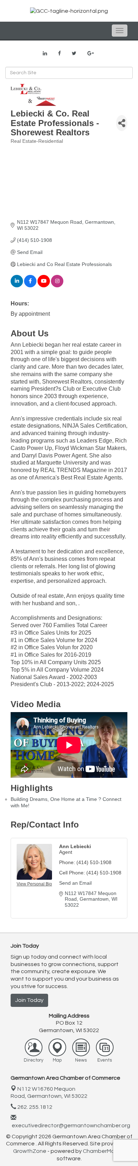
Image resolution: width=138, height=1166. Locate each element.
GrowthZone (29, 1151)
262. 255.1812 (34, 1107)
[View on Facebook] (30, 285)
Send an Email (75, 883)
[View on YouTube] (44, 285)
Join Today (29, 1000)
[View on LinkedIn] (17, 285)
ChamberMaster (104, 1151)
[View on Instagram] (57, 285)
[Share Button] (121, 123)
